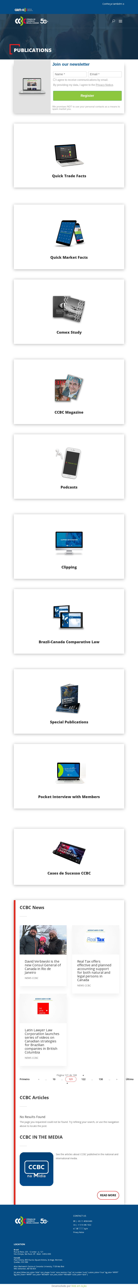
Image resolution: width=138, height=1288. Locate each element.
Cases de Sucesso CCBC (69, 873)
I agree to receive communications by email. (81, 79)
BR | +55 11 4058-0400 (82, 1221)
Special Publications (69, 721)
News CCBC (31, 978)
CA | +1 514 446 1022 (82, 1225)
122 (83, 1079)
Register (87, 95)
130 (101, 1079)
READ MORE (108, 1195)
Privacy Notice (104, 84)
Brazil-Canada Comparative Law (69, 641)
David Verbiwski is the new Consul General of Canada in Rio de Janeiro (43, 967)
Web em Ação (79, 1285)
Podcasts (69, 487)
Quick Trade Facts (69, 175)
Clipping (69, 567)
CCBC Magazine (69, 412)
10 (54, 1079)
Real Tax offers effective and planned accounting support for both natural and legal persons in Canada (94, 970)
